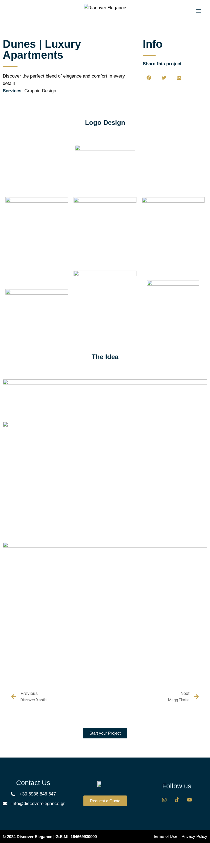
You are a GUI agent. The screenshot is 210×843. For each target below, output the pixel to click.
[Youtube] (189, 800)
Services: (13, 90)
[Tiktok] (177, 800)
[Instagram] (164, 800)
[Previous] (13, 696)
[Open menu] (198, 11)
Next (184, 693)
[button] (149, 78)
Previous (29, 693)
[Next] (196, 696)
